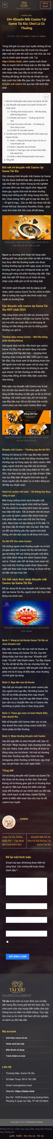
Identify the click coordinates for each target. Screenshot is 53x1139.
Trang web (11, 928)
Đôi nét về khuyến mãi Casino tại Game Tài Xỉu (27, 101)
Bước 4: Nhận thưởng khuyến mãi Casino (27, 156)
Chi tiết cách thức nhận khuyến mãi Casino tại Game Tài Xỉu (27, 136)
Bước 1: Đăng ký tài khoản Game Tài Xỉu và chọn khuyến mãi (28, 142)
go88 (11, 1136)
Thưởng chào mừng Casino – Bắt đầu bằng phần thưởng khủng (28, 113)
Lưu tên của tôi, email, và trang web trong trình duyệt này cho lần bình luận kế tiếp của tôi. (25, 946)
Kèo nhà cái (29, 1136)
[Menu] (5, 5)
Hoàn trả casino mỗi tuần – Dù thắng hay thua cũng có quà (27, 125)
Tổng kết (10, 160)
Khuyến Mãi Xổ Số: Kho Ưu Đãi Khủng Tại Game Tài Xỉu (39, 841)
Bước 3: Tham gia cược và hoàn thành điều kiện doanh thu (28, 151)
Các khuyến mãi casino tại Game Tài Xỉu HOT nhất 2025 (26, 106)
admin (43, 36)
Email (9, 914)
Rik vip (40, 1136)
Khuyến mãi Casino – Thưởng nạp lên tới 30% (27, 119)
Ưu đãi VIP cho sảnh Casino (22, 130)
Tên (8, 900)
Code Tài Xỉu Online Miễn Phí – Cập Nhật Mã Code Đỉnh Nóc (13, 841)
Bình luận (11, 875)
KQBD (19, 1136)
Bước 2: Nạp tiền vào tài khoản (23, 147)
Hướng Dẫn (26, 16)
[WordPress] (24, 5)
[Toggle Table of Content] (44, 96)
